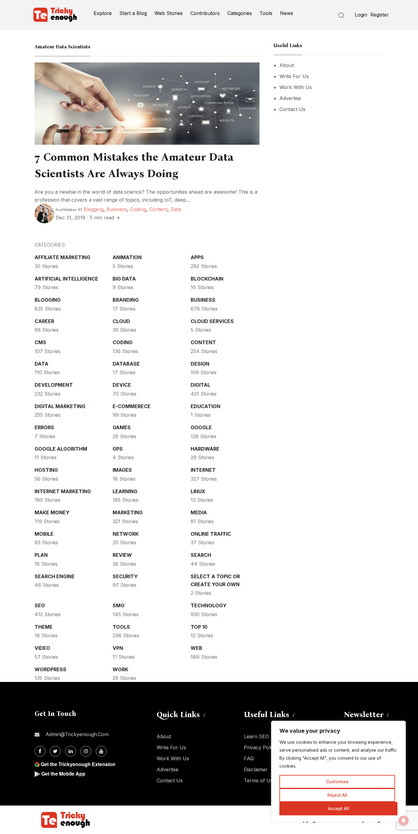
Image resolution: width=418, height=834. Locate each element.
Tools (265, 13)
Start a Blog (133, 13)
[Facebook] (40, 751)
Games (122, 427)
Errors (44, 427)
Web (196, 648)
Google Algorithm (61, 449)
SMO (119, 605)
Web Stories (169, 13)
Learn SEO (256, 736)
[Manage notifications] (404, 820)
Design (200, 364)
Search (201, 555)
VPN (118, 648)
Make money (52, 512)
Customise (337, 781)
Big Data (124, 279)
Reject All (337, 795)
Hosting (46, 470)
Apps (197, 257)
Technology (208, 605)
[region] (338, 771)
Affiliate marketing (62, 257)
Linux (198, 491)
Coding (138, 209)
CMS (40, 342)
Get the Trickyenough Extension (78, 764)
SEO (40, 605)
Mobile (44, 534)
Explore (103, 13)
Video (42, 648)
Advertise (290, 98)
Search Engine (55, 576)
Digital (200, 385)
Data (175, 209)
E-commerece (132, 406)
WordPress (50, 669)
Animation (127, 257)
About (286, 65)
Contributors (205, 13)
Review (122, 555)
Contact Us (292, 109)
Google (201, 427)
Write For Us (294, 76)
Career (44, 321)
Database (126, 364)
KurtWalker (66, 209)
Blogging (93, 209)
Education (205, 406)
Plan (41, 555)
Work (120, 669)
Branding (126, 300)
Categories (239, 13)
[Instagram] (85, 751)
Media (199, 512)
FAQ (249, 758)
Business (116, 209)
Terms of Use (260, 780)
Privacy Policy (260, 747)
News (286, 13)
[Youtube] (101, 751)
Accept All (338, 808)
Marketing (128, 512)
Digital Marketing (60, 406)
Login (361, 15)
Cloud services (212, 321)
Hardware (205, 449)
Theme (44, 627)
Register (379, 15)
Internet (203, 470)
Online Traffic (211, 534)
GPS (118, 449)
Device (122, 385)
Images (122, 470)
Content (158, 209)
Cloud (121, 321)
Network (126, 534)
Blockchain (207, 279)
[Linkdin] (70, 751)
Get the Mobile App (63, 773)
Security (125, 576)
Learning (125, 491)
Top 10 (199, 627)
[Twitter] (55, 751)
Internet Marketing (63, 491)
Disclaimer (256, 769)
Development (54, 385)
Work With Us (295, 87)
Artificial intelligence (66, 279)
